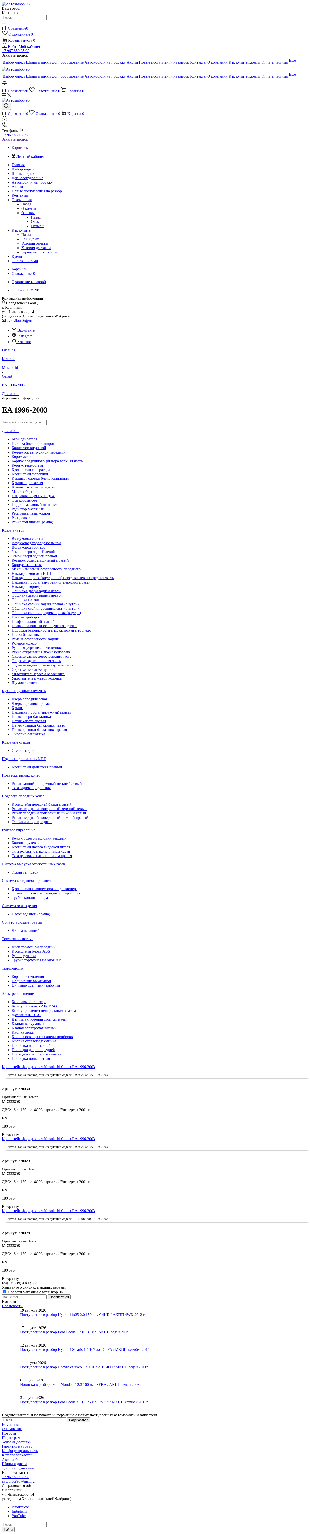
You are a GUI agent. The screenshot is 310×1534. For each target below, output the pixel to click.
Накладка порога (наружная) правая (41, 712)
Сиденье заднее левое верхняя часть (41, 656)
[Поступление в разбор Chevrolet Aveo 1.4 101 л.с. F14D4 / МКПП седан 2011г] (11, 1369)
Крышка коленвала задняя (33, 487)
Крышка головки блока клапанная (40, 478)
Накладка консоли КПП (31, 573)
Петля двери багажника (31, 716)
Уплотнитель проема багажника (38, 674)
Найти (8, 1529)
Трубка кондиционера (30, 897)
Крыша (17, 708)
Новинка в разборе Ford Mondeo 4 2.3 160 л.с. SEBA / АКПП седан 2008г (80, 1384)
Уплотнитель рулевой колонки (37, 678)
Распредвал (21, 518)
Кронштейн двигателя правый (37, 767)
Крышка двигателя (27, 483)
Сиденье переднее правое (33, 669)
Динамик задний (25, 930)
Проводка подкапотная (31, 1058)
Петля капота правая (29, 721)
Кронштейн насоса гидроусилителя (41, 847)
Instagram (24, 336)
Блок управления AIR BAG (34, 1006)
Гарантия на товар (17, 1446)
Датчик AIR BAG (26, 1015)
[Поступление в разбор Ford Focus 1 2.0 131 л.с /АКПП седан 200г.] (11, 1334)
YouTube (24, 342)
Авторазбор (11, 1459)
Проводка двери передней (33, 1050)
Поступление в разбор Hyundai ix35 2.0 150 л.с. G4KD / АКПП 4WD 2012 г (82, 1315)
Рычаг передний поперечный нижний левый (49, 813)
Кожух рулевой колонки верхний (39, 838)
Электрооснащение (18, 993)
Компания (10, 1424)
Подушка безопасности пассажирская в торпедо (51, 630)
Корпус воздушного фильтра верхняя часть (47, 461)
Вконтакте (26, 330)
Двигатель (10, 431)
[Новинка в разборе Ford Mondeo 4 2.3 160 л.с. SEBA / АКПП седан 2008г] (11, 1387)
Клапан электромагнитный (34, 1028)
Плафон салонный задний (33, 621)
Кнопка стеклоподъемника (34, 1041)
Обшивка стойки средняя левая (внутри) (45, 608)
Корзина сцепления (28, 976)
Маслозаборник (25, 491)
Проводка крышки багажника (36, 1054)
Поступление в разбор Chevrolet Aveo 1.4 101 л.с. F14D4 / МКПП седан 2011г (84, 1367)
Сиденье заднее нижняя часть (36, 661)
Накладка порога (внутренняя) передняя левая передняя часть (63, 578)
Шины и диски (14, 1464)
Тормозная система (17, 939)
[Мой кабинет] (4, 85)
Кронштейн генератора (31, 470)
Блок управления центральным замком (44, 1010)
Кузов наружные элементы (24, 691)
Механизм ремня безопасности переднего (46, 569)
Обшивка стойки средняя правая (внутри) (46, 613)
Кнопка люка (23, 1032)
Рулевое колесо (24, 643)
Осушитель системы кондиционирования (46, 893)
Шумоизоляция (24, 683)
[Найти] (4, 23)
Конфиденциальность (20, 1451)
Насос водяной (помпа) (31, 914)
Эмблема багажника (28, 734)
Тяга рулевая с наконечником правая (42, 856)
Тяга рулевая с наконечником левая (41, 851)
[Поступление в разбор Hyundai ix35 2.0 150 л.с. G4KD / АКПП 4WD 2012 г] (11, 1317)
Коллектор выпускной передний (39, 452)
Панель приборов (26, 617)
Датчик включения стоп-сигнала (39, 1019)
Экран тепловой (25, 872)
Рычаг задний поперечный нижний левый (47, 783)
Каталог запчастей (17, 1455)
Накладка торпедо (27, 586)
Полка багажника (26, 635)
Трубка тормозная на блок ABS (37, 960)
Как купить (30, 239)
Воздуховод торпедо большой (36, 543)
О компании (31, 208)
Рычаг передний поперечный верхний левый (49, 809)
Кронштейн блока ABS (31, 951)
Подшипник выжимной (31, 981)
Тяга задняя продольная (31, 788)
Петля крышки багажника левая (38, 725)
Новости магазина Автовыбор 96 (35, 1292)
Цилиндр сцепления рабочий (36, 985)
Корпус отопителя (27, 565)
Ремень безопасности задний (35, 639)
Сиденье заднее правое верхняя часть (42, 665)
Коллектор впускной (29, 448)
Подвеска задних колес (21, 775)
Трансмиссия (12, 968)
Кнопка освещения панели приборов (42, 1037)
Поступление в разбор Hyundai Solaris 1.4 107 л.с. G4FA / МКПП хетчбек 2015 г (86, 1349)
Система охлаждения (19, 906)
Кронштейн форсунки (30, 474)
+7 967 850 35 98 (15, 51)
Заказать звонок (15, 139)
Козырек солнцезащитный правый (40, 560)
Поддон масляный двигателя (35, 505)
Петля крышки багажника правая (39, 730)
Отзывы (37, 221)
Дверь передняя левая (29, 699)
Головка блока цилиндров (33, 443)
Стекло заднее (23, 750)
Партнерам (11, 1438)
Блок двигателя (24, 439)
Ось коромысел (24, 500)
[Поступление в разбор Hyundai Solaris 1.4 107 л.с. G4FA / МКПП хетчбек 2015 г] (11, 1352)
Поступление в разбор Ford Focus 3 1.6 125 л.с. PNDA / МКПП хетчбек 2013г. (84, 1402)
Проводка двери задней (31, 1045)
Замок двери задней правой (34, 556)
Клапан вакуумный (28, 1024)
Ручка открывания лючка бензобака (41, 652)
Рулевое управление (18, 830)
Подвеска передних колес (23, 796)
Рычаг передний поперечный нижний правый (50, 817)
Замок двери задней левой (33, 552)
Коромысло (21, 457)
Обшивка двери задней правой (37, 595)
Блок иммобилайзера (29, 1002)
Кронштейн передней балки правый (42, 804)
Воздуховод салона (27, 538)
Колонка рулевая (25, 843)
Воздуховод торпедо (28, 547)
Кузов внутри (13, 530)
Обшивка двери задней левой (36, 591)
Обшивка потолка (26, 600)
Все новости (12, 1306)
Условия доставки (16, 1442)
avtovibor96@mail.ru (23, 320)
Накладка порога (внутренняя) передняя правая (51, 582)
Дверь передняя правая (31, 703)
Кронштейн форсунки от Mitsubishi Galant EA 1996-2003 (48, 1067)
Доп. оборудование (18, 1468)
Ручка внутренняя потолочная (37, 648)
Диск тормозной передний (34, 947)
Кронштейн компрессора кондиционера (45, 889)
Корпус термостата (27, 465)
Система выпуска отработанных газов (33, 864)
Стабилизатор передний (32, 822)
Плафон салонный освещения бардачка (44, 626)
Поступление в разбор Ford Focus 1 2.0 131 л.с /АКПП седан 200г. (74, 1332)
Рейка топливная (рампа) (32, 522)
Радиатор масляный (28, 509)
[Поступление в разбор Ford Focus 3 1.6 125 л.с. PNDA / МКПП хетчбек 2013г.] (11, 1404)
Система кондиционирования (26, 880)
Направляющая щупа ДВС (33, 496)
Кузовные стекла (16, 742)
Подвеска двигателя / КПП (24, 759)
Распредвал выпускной (31, 513)
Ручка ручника (24, 956)
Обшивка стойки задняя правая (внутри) (45, 604)
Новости (9, 1433)
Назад (26, 204)
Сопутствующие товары (22, 922)
